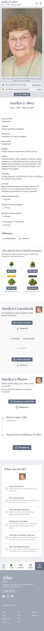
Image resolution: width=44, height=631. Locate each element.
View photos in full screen (23, 401)
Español (34, 615)
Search (4, 622)
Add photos (23, 407)
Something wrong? (8, 605)
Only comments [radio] (28, 339)
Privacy (19, 615)
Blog (3, 615)
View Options (37, 85)
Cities (18, 612)
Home (4, 612)
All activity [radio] (16, 339)
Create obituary (9, 591)
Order (39, 89)
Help (18, 622)
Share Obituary (23, 94)
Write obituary (10, 238)
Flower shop (6, 618)
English (34, 612)
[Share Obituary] (37, 3)
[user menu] (41, 3)
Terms (19, 618)
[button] (22, 42)
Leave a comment (23, 323)
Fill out (7, 199)
